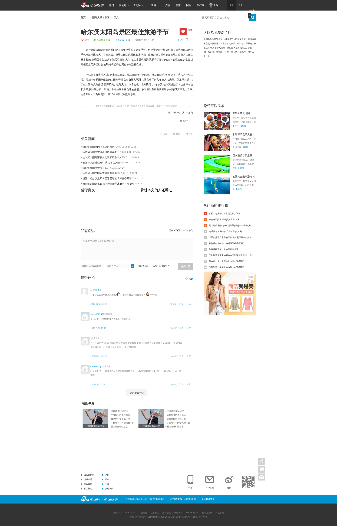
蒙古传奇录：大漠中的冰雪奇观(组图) (226, 261)
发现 (215, 5)
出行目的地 (89, 475)
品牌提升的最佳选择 (120, 415)
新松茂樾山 (95, 289)
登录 (232, 5)
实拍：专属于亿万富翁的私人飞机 (224, 213)
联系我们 (155, 512)
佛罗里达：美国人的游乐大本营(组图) (226, 267)
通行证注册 (207, 512)
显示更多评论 (137, 392)
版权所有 (143, 517)
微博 (128, 40)
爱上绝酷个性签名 (119, 426)
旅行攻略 (88, 484)
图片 (188, 5)
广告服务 (143, 512)
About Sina (130, 512)
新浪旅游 (119, 40)
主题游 (137, 5)
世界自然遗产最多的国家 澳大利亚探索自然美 (230, 237)
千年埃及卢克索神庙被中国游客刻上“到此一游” (230, 255)
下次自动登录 (142, 266)
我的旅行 (88, 488)
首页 (83, 17)
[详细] (243, 126)
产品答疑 (220, 512)
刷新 (189, 278)
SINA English (192, 512)
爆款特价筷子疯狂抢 (120, 419)
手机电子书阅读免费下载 (122, 423)
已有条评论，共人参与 (180, 112)
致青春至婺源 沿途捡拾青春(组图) (224, 219)
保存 (165, 134)
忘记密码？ (164, 265)
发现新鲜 (109, 488)
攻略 (153, 5)
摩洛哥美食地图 (241, 113)
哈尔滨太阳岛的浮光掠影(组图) (99, 146)
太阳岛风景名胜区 (100, 17)
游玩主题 (88, 479)
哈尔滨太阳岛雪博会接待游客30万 (101, 152)
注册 (240, 5)
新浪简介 (117, 512)
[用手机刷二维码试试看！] (248, 482)
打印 (178, 134)
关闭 (191, 134)
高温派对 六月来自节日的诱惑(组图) (225, 231)
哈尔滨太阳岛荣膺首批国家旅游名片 (102, 157)
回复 (181, 304)
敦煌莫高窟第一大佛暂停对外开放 (224, 249)
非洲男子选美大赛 (242, 134)
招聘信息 (166, 512)
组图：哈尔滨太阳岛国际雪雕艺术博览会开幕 (107, 178)
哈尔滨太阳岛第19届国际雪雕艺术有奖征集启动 (108, 183)
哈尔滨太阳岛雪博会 (93, 167)
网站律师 (178, 512)
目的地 (123, 5)
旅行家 (200, 5)
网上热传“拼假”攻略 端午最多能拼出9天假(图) (230, 225)
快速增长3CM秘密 (119, 411)
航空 (178, 5)
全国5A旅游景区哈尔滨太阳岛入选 (101, 162)
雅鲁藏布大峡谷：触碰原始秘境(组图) (226, 243)
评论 (261, 469)
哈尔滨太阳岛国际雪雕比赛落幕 (99, 173)
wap (191, 487)
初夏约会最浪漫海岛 (244, 176)
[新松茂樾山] (84, 291)
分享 (261, 461)
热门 (111, 5)
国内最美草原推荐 (242, 155)
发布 (185, 266)
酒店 (167, 5)
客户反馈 (210, 488)
